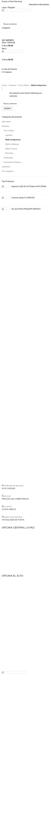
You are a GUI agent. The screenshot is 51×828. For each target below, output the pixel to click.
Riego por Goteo (8, 606)
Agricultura (6, 122)
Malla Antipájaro (12, 144)
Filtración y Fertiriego (10, 614)
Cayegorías (7, 82)
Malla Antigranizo (13, 140)
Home (4, 85)
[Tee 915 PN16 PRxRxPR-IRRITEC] (5, 211)
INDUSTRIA (6, 655)
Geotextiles (8, 158)
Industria (5, 126)
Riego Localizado (8, 644)
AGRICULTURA (8, 602)
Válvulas (5, 648)
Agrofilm (8, 135)
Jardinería (6, 167)
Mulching (9, 153)
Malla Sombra (11, 149)
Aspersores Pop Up (9, 632)
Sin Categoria (7, 171)
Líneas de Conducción (10, 618)
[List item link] (25, 553)
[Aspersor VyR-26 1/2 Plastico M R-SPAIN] (5, 189)
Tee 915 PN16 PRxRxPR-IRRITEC (26, 209)
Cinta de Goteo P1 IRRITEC (23, 198)
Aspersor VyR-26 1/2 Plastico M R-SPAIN (28, 186)
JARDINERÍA (7, 628)
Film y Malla (9, 131)
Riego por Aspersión (9, 610)
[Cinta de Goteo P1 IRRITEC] (5, 200)
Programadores (8, 640)
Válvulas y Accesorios (10, 622)
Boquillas (5, 636)
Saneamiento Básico (12, 162)
